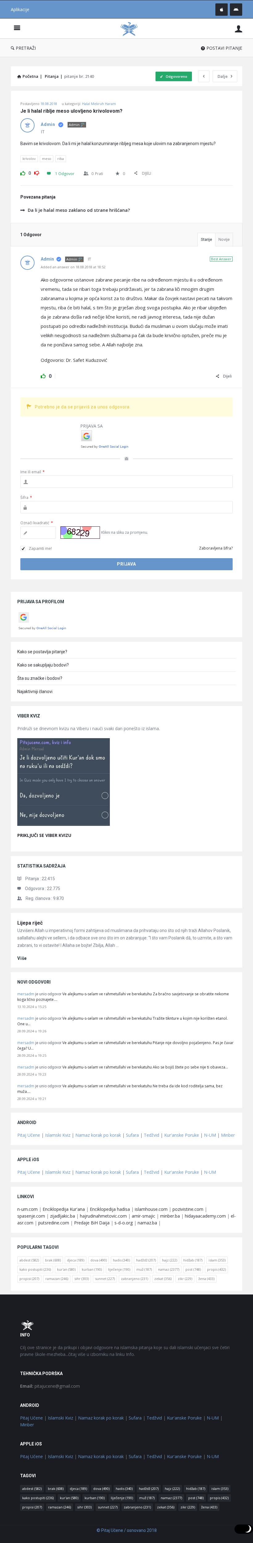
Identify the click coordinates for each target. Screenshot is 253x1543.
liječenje (119, 1269)
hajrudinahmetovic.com (103, 1216)
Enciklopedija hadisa (110, 1209)
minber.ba (170, 1216)
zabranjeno (134, 1278)
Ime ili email (32, 472)
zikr (185, 1278)
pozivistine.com (187, 1209)
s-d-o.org (123, 1223)
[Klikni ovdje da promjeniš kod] (80, 532)
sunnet (105, 1278)
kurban (92, 1269)
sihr (81, 1278)
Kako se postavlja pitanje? (42, 651)
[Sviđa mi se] (22, 172)
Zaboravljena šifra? (216, 548)
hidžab (192, 1260)
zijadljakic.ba (62, 1216)
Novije (224, 239)
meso (46, 158)
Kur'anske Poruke (181, 1135)
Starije (206, 239)
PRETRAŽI (26, 48)
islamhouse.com (151, 1209)
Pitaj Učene (28, 1135)
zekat (163, 1278)
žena (206, 1278)
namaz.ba (147, 1223)
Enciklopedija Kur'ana (64, 1209)
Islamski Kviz (57, 1135)
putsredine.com (53, 1223)
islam (217, 1260)
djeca (75, 1260)
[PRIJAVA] (238, 29)
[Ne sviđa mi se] (36, 172)
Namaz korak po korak (98, 1135)
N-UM (210, 1135)
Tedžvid (151, 1135)
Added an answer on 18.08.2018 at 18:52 (73, 267)
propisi (29, 1278)
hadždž (146, 1260)
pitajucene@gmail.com (50, 1386)
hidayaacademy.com (205, 1216)
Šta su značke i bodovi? (39, 678)
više (22, 958)
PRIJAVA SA (91, 426)
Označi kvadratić (36, 522)
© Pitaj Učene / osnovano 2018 (127, 1530)
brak (53, 1260)
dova (98, 1260)
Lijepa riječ (30, 923)
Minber (228, 1135)
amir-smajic (143, 1216)
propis (216, 1269)
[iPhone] (221, 9)
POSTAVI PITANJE (224, 48)
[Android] (236, 9)
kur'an (66, 1269)
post (193, 1269)
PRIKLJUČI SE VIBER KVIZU (44, 835)
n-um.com (27, 1209)
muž (144, 1269)
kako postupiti (35, 1269)
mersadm (25, 994)
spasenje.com (31, 1216)
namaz (168, 1269)
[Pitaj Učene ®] (132, 29)
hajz (169, 1260)
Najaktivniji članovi (34, 691)
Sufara (132, 1135)
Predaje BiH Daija (92, 1223)
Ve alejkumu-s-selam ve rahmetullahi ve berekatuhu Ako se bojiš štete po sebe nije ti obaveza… (145, 1067)
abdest (29, 1260)
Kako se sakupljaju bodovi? (43, 665)
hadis (121, 1260)
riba (60, 158)
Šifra (26, 497)
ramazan (56, 1278)
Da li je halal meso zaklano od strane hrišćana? (79, 210)
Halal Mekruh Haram (99, 103)
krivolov (29, 158)
